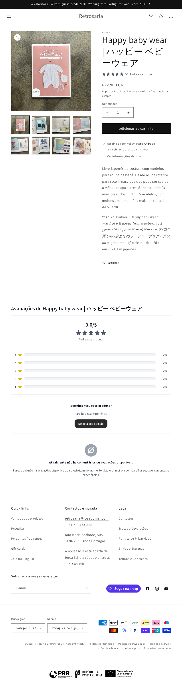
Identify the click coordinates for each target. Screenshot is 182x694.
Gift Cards (18, 548)
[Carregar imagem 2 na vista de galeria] (41, 125)
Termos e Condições (133, 559)
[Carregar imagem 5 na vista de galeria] (20, 145)
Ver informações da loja (124, 156)
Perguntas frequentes (26, 538)
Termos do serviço (160, 643)
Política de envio (110, 648)
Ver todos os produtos (27, 518)
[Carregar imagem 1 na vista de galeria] (20, 125)
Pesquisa (17, 528)
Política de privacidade (131, 643)
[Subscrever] (86, 588)
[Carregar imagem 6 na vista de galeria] (41, 145)
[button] (9, 16)
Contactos (126, 518)
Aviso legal (131, 648)
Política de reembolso (101, 643)
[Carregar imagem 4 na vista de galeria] (82, 125)
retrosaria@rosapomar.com (87, 518)
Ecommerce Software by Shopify (65, 643)
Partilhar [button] (113, 263)
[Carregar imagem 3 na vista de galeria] (61, 125)
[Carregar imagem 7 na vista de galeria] (61, 145)
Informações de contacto (156, 648)
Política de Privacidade (135, 538)
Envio (130, 91)
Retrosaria (40, 643)
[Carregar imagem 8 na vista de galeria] (82, 145)
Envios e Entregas (131, 548)
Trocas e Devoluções (133, 528)
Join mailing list (22, 559)
